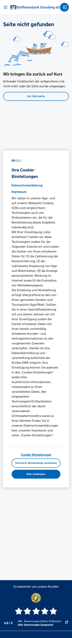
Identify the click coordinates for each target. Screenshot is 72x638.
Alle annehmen (36, 474)
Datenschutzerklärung (27, 185)
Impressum (19, 192)
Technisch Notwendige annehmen (36, 463)
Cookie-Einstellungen (36, 455)
